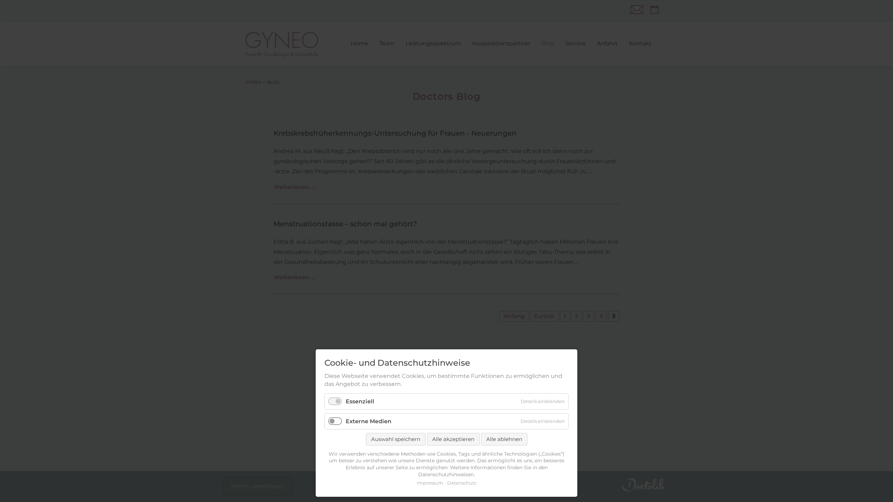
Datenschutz (461, 483)
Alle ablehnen (504, 439)
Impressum (430, 483)
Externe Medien (368, 421)
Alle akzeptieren (453, 439)
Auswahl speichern (395, 439)
